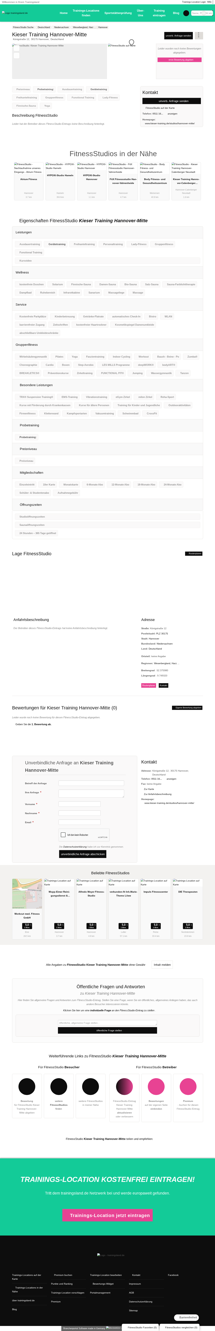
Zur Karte (149, 789)
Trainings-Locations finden (86, 13)
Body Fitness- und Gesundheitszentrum (155, 181)
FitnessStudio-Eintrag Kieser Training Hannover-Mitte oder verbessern (124, 1109)
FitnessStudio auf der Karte (160, 108)
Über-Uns (140, 13)
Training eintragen (159, 13)
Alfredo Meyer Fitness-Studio (91, 893)
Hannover (154, 638)
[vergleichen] (16, 55)
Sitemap (133, 1310)
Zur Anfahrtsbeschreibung (157, 794)
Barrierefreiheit (188, 1317)
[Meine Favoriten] (186, 13)
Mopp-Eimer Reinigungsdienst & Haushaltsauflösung (59, 894)
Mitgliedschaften (31, 472)
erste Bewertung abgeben (180, 59)
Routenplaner (194, 553)
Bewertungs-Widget (103, 1283)
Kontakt (163, 685)
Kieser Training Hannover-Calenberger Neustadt (186, 182)
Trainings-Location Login (193, 2)
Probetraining (29, 425)
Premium (196, 150)
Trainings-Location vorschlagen (67, 1292)
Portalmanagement (100, 1292)
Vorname (30, 804)
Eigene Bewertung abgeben (188, 708)
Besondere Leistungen (36, 385)
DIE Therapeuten (188, 891)
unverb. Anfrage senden (178, 35)
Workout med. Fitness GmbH (27, 915)
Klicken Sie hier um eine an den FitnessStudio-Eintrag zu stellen (108, 1010)
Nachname (31, 813)
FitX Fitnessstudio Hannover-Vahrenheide (123, 181)
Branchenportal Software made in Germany (83, 1328)
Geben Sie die (33, 724)
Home (64, 13)
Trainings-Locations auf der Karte (26, 1277)
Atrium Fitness (28, 179)
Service (21, 304)
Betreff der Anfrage (36, 783)
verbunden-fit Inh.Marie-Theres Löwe (123, 893)
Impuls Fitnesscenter (156, 891)
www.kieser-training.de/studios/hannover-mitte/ (170, 123)
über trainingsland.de (23, 1300)
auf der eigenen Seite (156, 1105)
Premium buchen (63, 1275)
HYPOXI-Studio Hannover (91, 177)
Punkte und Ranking (62, 1283)
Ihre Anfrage (32, 792)
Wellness (22, 272)
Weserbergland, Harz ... (166, 663)
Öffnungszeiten (30, 504)
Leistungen (24, 232)
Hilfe (209, 2)
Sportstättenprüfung (118, 13)
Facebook (173, 1275)
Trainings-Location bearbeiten (106, 1275)
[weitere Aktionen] (199, 35)
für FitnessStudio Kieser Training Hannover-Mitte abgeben (27, 1107)
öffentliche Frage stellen (109, 1030)
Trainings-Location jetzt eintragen (110, 1215)
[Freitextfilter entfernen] (204, 13)
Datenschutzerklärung (75, 846)
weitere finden (59, 1105)
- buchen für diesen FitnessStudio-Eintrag (188, 1105)
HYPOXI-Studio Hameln (60, 175)
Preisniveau (28, 449)
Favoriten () (142, 1327)
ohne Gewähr (137, 964)
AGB (131, 1292)
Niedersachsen (165, 643)
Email (28, 822)
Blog (176, 13)
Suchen (210, 13)
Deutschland (155, 648)
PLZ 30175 (162, 633)
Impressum (135, 1283)
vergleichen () (181, 1327)
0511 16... (158, 113)
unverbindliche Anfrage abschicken (83, 854)
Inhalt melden (162, 964)
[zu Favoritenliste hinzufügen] (16, 48)
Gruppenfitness (27, 344)
